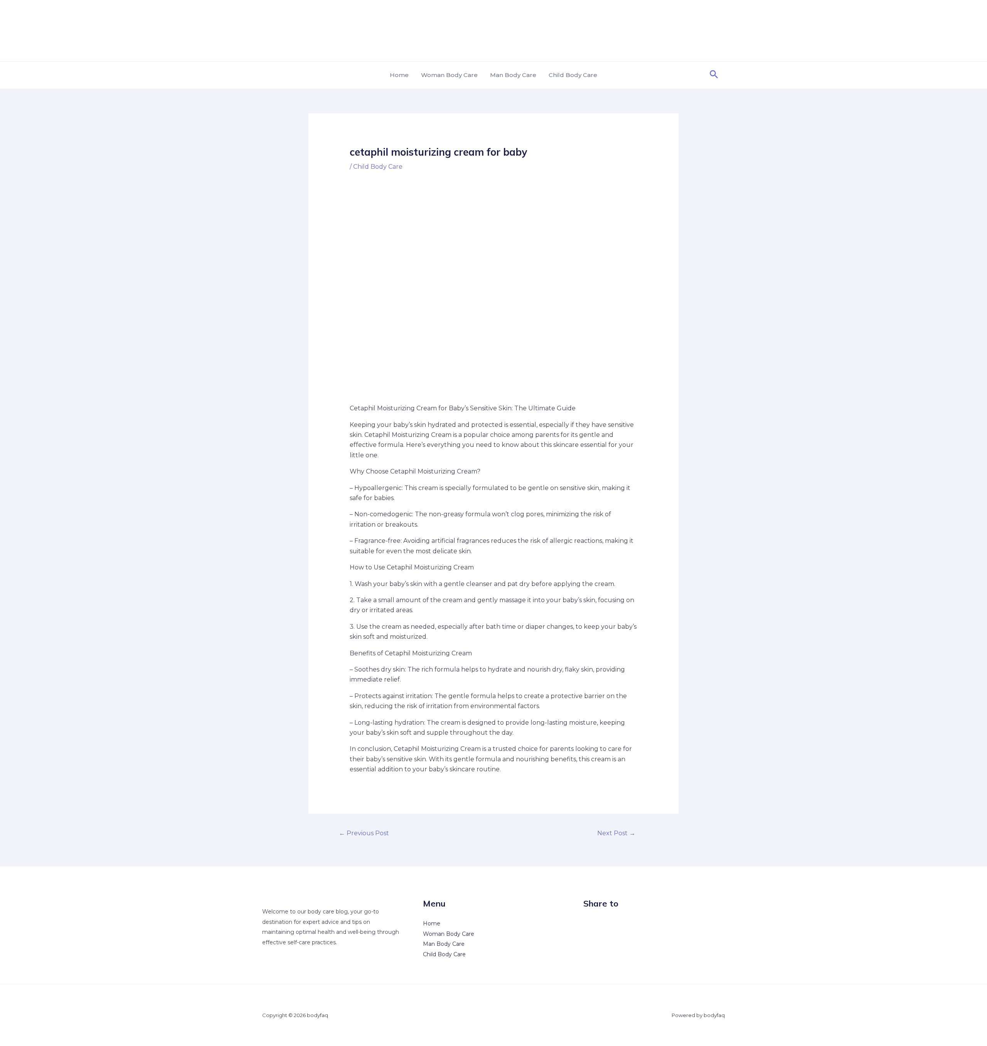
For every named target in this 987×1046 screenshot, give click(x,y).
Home (399, 75)
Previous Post (364, 833)
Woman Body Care (449, 75)
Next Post (616, 833)
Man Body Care (513, 75)
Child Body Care (573, 75)
